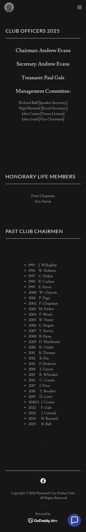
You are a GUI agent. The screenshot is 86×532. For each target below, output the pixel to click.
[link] (9, 7)
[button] (79, 7)
